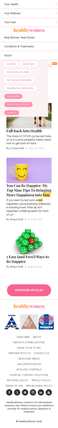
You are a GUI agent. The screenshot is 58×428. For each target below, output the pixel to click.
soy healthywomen (19, 80)
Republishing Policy (39, 386)
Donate (11, 112)
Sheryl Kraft (16, 219)
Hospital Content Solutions (29, 375)
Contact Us (41, 353)
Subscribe (13, 96)
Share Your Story (18, 104)
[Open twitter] (17, 392)
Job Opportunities (29, 364)
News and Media (29, 358)
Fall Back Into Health (24, 130)
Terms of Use (14, 386)
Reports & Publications (29, 342)
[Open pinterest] (25, 392)
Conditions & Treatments (19, 46)
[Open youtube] (49, 392)
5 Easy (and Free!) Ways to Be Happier (27, 259)
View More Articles (29, 290)
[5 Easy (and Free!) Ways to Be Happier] (29, 241)
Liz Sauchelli (17, 148)
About (8, 55)
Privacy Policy (41, 380)
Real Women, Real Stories (19, 37)
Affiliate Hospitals (29, 369)
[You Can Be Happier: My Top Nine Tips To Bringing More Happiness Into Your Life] (29, 170)
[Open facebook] (9, 392)
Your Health (11, 4)
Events (11, 64)
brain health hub (18, 72)
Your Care (10, 22)
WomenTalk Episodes (20, 88)
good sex (28, 64)
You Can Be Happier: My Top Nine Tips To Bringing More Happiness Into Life (29, 192)
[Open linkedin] (41, 392)
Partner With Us (20, 353)
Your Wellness (12, 13)
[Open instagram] (33, 392)
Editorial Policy (18, 380)
